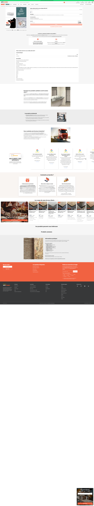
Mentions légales (86, 303)
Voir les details (80, 9)
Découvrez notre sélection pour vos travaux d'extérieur (47, 0)
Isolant (29, 4)
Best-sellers (31, 288)
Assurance (47, 287)
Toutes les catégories (33, 285)
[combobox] (42, 2)
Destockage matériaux (3, 6)
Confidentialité (48, 288)
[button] (6, 8)
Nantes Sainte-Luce (63, 293)
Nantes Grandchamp (64, 290)
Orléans (62, 294)
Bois (21, 4)
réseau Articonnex (51, 186)
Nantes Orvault (63, 291)
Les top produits (35, 270)
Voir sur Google (37, 161)
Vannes (62, 298)
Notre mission (82, 4)
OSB (10, 4)
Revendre (15, 287)
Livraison (47, 285)
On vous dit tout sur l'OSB (33, 290)
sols (58, 189)
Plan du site (90, 303)
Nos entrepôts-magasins (88, 4)
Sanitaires (7, 6)
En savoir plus (81, 14)
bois (72, 187)
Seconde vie (36, 4)
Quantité (31, 21)
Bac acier (32, 4)
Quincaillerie (24, 4)
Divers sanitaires (10, 6)
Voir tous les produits (14, 220)
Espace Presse (16, 288)
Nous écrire (7, 268)
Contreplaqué (14, 4)
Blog (15, 290)
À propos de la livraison (36, 266)
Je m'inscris (75, 271)
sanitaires (61, 189)
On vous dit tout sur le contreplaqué (35, 291)
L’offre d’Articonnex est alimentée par (64, 185)
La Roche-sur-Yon (63, 288)
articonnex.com (44, 185)
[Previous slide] (31, 159)
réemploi (66, 189)
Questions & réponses (33, 287)
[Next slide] (85, 159)
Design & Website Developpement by (47, 303)
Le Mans (62, 287)
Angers (62, 285)
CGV (46, 291)
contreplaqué (69, 187)
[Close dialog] (92, 489)
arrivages (70, 185)
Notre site (40, 185)
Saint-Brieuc (63, 297)
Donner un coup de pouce (17, 291)
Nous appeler (7, 266)
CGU (46, 290)
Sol (18, 4)
